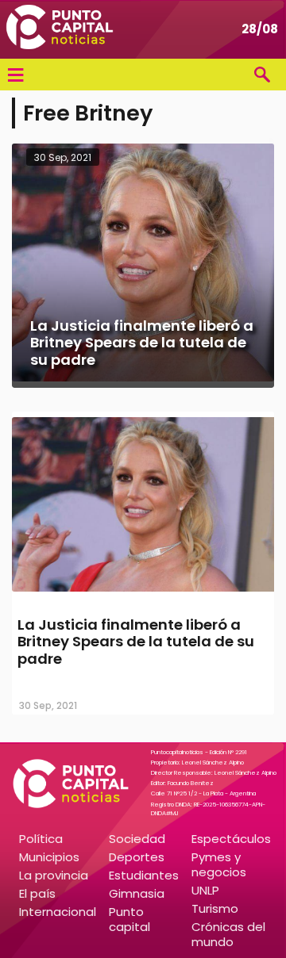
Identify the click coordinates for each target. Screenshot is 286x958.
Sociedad (137, 838)
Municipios (49, 857)
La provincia (53, 875)
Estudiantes (144, 875)
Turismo (214, 908)
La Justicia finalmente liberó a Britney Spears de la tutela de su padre (135, 642)
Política (41, 838)
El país (37, 893)
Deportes (136, 857)
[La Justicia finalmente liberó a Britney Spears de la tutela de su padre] (143, 593)
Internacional (57, 911)
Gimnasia (136, 893)
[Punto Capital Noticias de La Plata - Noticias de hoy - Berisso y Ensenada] (59, 29)
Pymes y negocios (218, 864)
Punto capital (129, 919)
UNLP (205, 890)
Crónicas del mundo (228, 934)
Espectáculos (231, 838)
